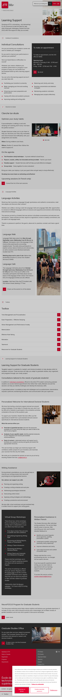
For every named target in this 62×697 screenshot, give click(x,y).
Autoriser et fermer (22, 690)
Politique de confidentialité (37, 684)
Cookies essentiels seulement (39, 690)
